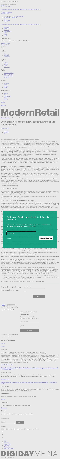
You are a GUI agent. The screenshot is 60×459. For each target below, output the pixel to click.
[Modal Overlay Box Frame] (30, 229)
